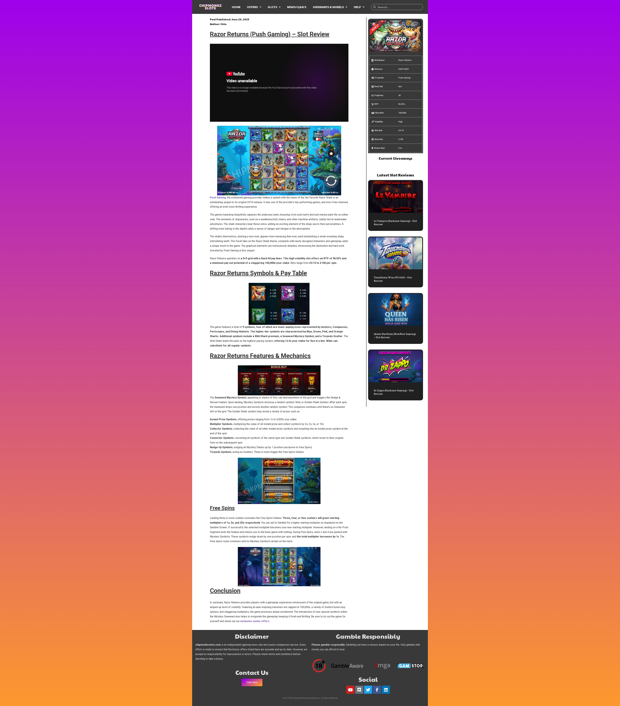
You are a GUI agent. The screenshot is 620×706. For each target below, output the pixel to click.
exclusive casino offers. (255, 621)
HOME (236, 7)
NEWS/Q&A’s (296, 7)
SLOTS (272, 7)
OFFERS (252, 7)
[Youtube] (350, 690)
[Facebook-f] (377, 690)
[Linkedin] (386, 690)
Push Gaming (218, 197)
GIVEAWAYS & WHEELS (328, 7)
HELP (357, 7)
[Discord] (359, 690)
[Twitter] (368, 690)
